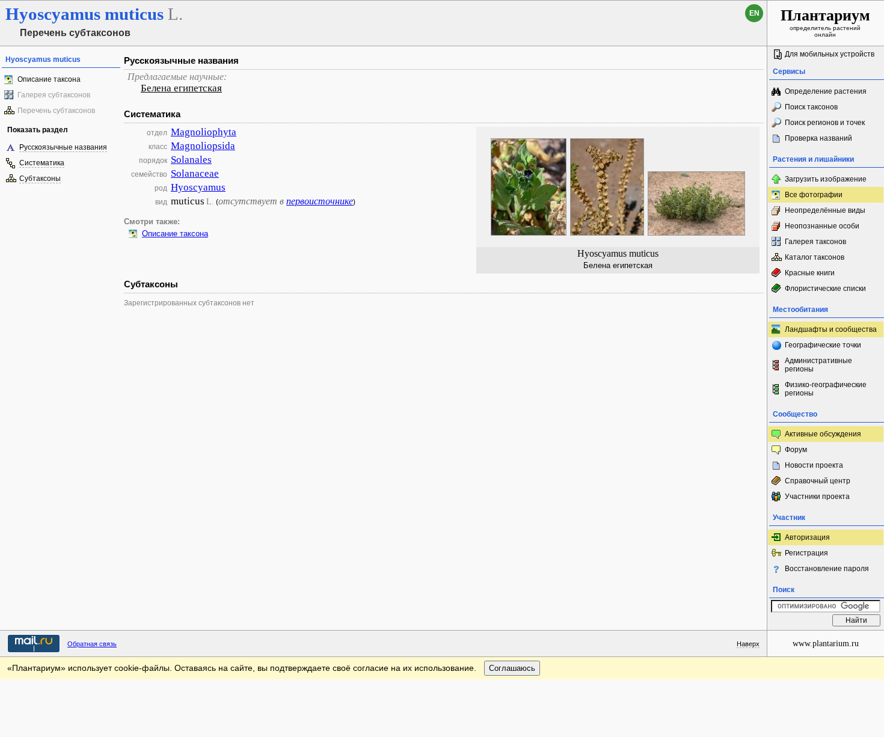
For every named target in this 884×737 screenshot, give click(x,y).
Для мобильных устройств (829, 54)
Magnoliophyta (203, 132)
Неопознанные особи (822, 226)
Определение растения (826, 91)
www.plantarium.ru (826, 643)
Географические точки (823, 345)
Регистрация (806, 553)
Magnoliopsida (203, 145)
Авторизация (807, 537)
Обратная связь (92, 643)
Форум (796, 449)
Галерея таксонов (815, 241)
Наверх (748, 643)
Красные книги (810, 273)
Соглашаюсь (512, 668)
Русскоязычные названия (63, 147)
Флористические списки (825, 288)
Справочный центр (817, 481)
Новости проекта (814, 465)
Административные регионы (818, 364)
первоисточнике (319, 201)
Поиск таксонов (811, 107)
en (754, 13)
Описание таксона (49, 79)
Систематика (41, 163)
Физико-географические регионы (826, 389)
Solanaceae (195, 173)
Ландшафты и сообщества (831, 329)
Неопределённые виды (825, 210)
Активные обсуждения (823, 434)
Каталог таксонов (814, 257)
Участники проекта (817, 496)
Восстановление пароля (827, 568)
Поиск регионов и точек (825, 122)
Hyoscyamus (198, 187)
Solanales (191, 159)
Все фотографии (814, 195)
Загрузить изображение (826, 179)
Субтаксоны (40, 178)
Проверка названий (818, 138)
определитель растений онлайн (825, 22)
